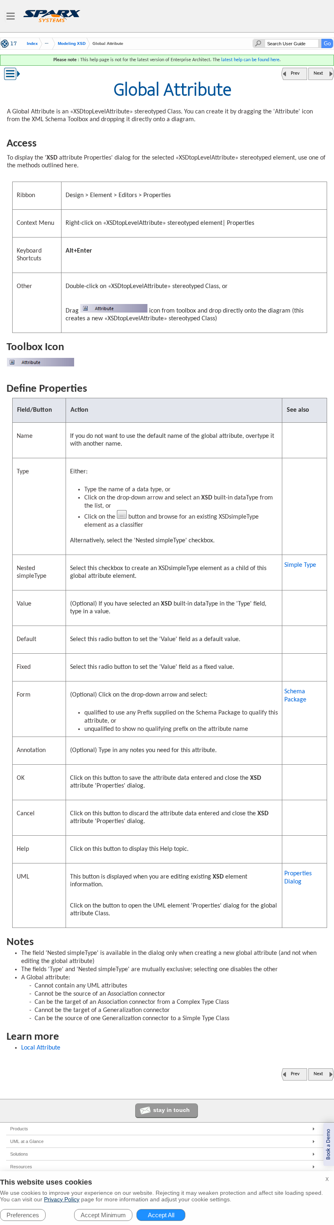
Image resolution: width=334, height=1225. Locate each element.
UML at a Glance (27, 1141)
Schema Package (295, 695)
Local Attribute (40, 1048)
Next (318, 73)
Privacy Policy (61, 1199)
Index (32, 44)
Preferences (23, 1215)
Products (19, 1128)
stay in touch (171, 1110)
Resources (21, 1166)
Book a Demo (328, 1144)
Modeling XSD (72, 43)
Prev (295, 73)
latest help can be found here (250, 60)
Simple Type (300, 565)
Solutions (19, 1154)
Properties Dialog (298, 877)
